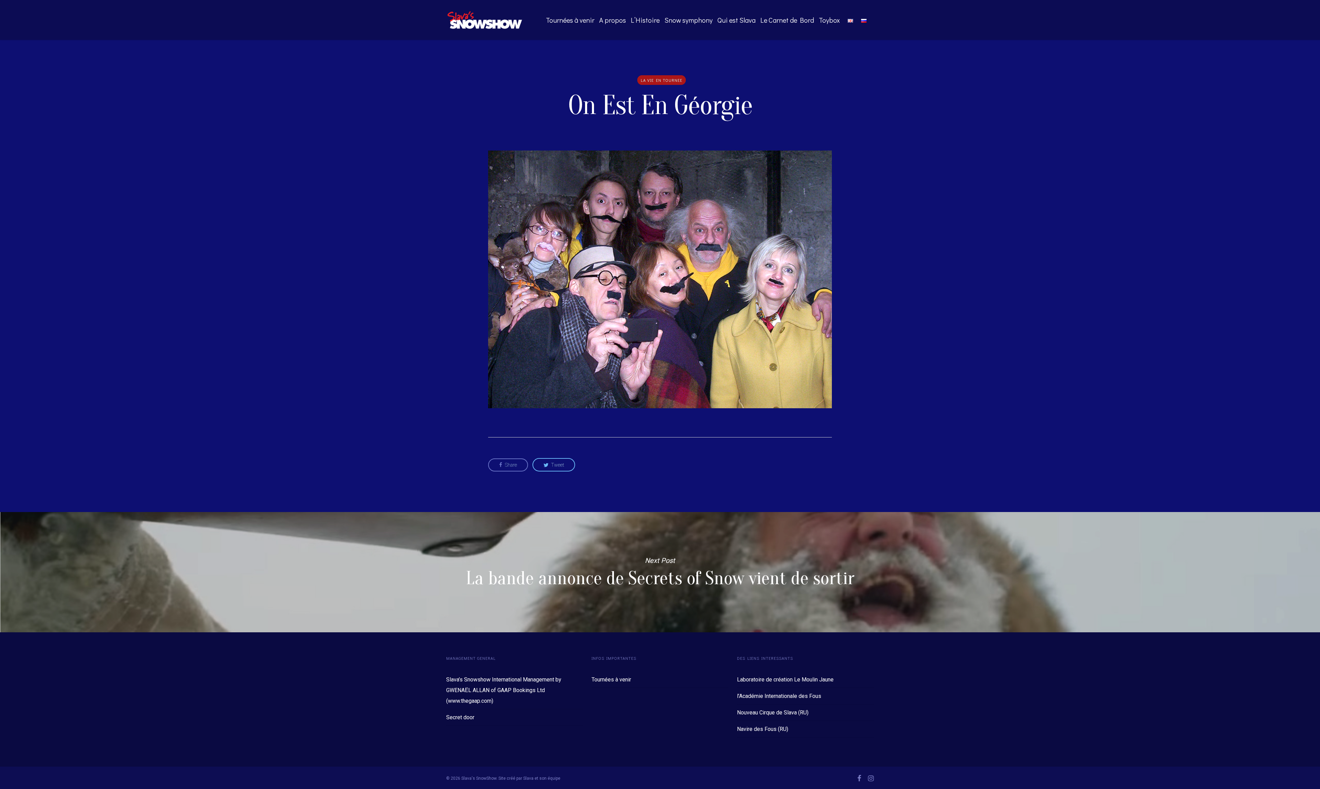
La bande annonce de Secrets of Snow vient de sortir (660, 572)
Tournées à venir (570, 19)
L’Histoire (645, 19)
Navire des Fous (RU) (762, 729)
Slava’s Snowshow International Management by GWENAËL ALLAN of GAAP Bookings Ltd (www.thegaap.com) (503, 690)
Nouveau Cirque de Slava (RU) (772, 712)
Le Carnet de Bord (787, 19)
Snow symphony (688, 19)
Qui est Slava (736, 19)
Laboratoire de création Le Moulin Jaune (785, 679)
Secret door (460, 717)
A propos (612, 19)
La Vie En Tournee (661, 80)
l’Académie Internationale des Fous (779, 696)
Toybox (829, 19)
